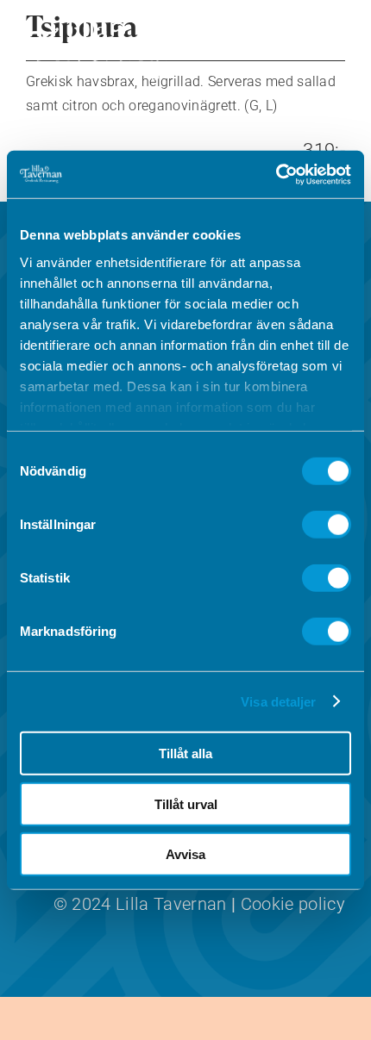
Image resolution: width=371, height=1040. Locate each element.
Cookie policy (293, 904)
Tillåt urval (185, 803)
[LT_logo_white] (99, 26)
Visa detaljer (278, 701)
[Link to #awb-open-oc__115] (319, 48)
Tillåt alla (185, 753)
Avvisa (185, 854)
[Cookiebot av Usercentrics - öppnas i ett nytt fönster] (275, 174)
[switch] (326, 525)
